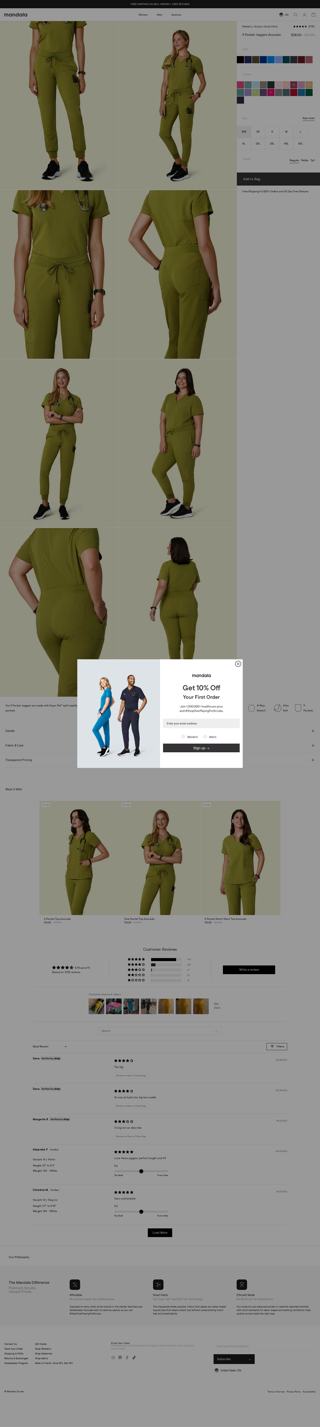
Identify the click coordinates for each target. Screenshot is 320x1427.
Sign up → (201, 747)
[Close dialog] (238, 664)
